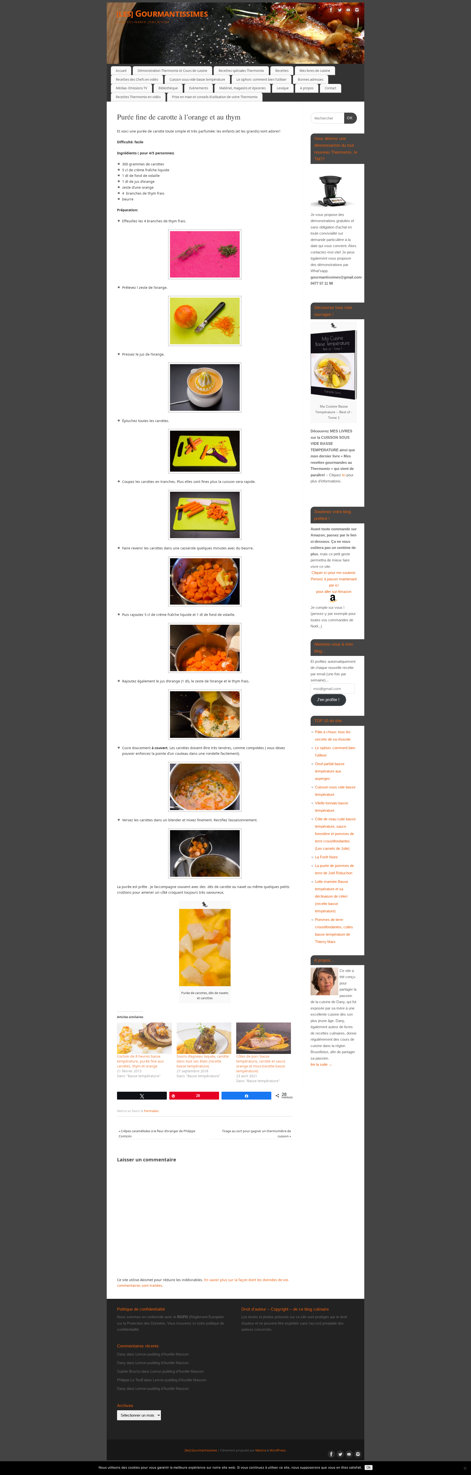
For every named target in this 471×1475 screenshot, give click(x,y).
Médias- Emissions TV (131, 88)
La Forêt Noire (326, 857)
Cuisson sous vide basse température (197, 79)
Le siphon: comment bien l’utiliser (261, 79)
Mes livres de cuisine (315, 70)
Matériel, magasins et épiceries (242, 88)
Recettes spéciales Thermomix (241, 70)
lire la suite (321, 1064)
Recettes (281, 70)
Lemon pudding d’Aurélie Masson (162, 1354)
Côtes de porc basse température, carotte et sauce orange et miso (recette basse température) (260, 1063)
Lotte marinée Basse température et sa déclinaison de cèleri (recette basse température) (331, 896)
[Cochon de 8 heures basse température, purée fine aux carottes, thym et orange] (144, 1038)
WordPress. (278, 1450)
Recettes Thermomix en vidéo (138, 97)
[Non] (464, 1468)
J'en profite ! (328, 699)
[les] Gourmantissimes (162, 13)
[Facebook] (331, 10)
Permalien (151, 1111)
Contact (330, 88)
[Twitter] (339, 10)
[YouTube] (348, 10)
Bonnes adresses (310, 79)
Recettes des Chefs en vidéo (137, 79)
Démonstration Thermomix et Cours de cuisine (172, 70)
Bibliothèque (168, 88)
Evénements (198, 88)
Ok (368, 1467)
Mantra (260, 1450)
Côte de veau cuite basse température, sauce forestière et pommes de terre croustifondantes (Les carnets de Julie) (335, 833)
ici (343, 475)
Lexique (283, 88)
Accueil (121, 70)
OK (348, 118)
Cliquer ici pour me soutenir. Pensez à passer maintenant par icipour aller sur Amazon (334, 582)
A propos (307, 88)
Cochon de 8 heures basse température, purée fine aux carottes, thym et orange (140, 1061)
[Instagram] (357, 10)
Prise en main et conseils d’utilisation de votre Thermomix (215, 97)
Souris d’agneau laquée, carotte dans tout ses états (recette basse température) (203, 1061)
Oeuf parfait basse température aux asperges (329, 771)
